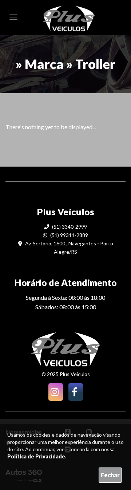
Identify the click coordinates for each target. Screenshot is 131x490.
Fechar (110, 474)
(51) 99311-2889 (68, 235)
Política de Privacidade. (37, 456)
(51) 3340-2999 (69, 227)
